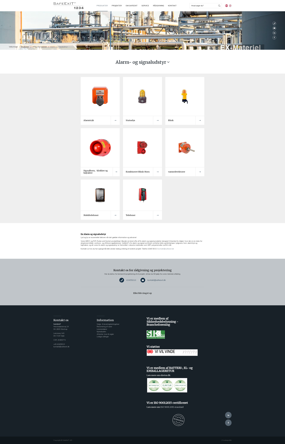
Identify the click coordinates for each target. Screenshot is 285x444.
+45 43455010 (59, 344)
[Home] (68, 5)
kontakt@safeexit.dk (166, 249)
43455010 (131, 280)
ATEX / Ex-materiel (40, 47)
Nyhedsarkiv (102, 332)
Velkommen (13, 47)
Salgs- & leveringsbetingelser (108, 324)
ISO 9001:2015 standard (172, 407)
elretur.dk (165, 375)
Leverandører (102, 329)
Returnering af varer (104, 327)
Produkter (25, 47)
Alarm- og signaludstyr (59, 47)
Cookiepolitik (227, 440)
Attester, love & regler (105, 334)
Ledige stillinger (103, 337)
